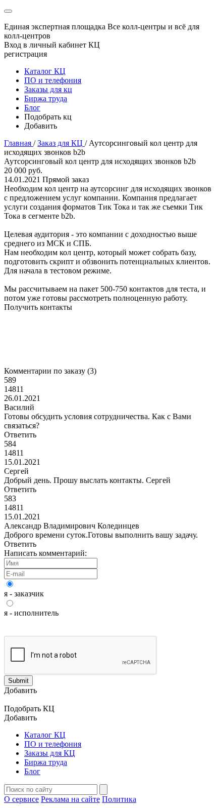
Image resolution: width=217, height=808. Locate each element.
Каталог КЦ (45, 71)
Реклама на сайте (70, 799)
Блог (32, 107)
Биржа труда (45, 98)
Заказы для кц (48, 89)
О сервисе (21, 799)
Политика (119, 799)
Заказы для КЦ (49, 753)
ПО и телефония (52, 80)
